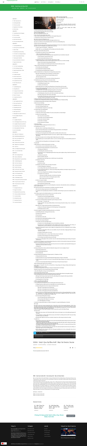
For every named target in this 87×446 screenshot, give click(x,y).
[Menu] (3, 2)
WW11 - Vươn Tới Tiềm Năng (17, 175)
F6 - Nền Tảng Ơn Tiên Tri (16, 111)
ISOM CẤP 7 (15, 117)
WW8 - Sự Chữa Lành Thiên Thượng (18, 169)
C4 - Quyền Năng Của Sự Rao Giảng (18, 51)
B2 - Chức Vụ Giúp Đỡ (16, 35)
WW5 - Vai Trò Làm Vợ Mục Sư (17, 163)
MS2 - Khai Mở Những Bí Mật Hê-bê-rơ (19, 136)
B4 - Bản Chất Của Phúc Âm (17, 39)
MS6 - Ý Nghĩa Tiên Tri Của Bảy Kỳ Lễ (18, 144)
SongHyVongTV (70, 415)
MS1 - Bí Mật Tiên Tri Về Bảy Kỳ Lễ (18, 134)
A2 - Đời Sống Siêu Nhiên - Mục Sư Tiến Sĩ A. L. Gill (54, 407)
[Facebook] (70, 348)
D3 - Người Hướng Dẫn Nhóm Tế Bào (18, 70)
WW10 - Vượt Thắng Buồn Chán (18, 173)
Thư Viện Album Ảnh (31, 434)
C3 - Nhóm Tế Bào (15, 49)
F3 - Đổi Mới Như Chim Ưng (17, 105)
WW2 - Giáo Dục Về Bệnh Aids (17, 156)
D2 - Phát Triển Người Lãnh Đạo (17, 68)
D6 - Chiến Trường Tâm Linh (17, 76)
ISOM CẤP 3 (15, 43)
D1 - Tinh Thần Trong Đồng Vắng (18, 66)
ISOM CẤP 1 (15, 18)
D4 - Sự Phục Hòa (15, 72)
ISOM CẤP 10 (15, 185)
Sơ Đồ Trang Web (47, 434)
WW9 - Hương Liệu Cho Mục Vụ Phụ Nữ (19, 171)
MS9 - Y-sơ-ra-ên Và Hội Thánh (17, 150)
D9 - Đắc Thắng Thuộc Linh (17, 82)
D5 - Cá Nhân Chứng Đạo (16, 74)
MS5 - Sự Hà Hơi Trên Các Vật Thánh (18, 142)
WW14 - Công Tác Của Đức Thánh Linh (19, 181)
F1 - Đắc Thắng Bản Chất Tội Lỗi (18, 101)
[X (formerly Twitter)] (75, 348)
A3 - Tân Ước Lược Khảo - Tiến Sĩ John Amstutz (69, 407)
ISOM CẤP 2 (15, 31)
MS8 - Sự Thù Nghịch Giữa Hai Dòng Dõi (19, 148)
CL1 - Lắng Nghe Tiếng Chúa (17, 119)
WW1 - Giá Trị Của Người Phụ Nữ (18, 154)
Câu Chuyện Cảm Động (31, 432)
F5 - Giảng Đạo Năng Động (17, 109)
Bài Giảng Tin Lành (47, 430)
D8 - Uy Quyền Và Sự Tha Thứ (17, 80)
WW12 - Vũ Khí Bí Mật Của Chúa (18, 177)
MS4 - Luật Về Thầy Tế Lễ (17, 140)
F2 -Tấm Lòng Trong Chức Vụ (17, 103)
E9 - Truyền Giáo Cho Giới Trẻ (17, 97)
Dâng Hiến (45, 428)
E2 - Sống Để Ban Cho (16, 88)
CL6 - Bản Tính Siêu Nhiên (17, 130)
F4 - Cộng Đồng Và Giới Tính (17, 107)
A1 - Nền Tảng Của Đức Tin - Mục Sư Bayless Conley (39, 407)
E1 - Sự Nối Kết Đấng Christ (17, 86)
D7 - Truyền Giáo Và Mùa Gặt (17, 78)
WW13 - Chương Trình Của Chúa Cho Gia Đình (20, 179)
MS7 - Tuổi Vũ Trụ (15, 146)
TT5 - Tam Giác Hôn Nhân (17, 196)
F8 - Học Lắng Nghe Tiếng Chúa (17, 115)
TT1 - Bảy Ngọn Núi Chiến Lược (17, 187)
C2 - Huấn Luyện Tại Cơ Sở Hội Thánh (18, 47)
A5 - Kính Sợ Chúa (15, 29)
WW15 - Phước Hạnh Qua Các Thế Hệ (18, 183)
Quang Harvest (41, 443)
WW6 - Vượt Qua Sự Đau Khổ (17, 165)
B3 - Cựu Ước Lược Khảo (16, 37)
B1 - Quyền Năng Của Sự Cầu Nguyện (18, 33)
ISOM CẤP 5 (15, 84)
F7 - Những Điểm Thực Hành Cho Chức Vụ (19, 113)
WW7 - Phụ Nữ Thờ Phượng (17, 167)
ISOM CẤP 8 (15, 132)
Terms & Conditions (47, 436)
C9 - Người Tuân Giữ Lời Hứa (17, 62)
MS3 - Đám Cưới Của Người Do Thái (18, 138)
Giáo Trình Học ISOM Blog (42, 344)
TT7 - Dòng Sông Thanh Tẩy (17, 200)
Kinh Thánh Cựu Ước (31, 428)
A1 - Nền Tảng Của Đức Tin (17, 20)
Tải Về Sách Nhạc (47, 432)
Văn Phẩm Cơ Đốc (30, 438)
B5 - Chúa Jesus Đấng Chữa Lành (18, 41)
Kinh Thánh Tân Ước (31, 430)
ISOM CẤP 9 (15, 152)
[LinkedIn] (73, 348)
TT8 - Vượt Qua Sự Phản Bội (17, 202)
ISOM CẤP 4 (15, 64)
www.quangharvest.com (31, 443)
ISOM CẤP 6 (15, 99)
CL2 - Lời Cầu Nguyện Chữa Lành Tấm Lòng (19, 121)
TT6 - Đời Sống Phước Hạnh (17, 198)
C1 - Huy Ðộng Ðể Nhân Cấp (17, 45)
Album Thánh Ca (30, 436)
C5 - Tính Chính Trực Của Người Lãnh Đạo (19, 53)
